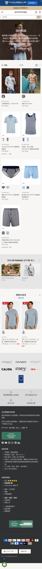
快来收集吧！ (32, 3)
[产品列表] (39, 65)
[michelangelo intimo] (21, 12)
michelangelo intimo (11, 556)
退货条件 (7, 500)
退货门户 (7, 502)
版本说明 (7, 509)
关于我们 (12, 489)
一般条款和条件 (9, 506)
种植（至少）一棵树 (18, 428)
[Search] (38, 17)
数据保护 (7, 511)
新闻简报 (16, 8)
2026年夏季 (21, 295)
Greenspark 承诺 (10, 485)
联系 (5, 489)
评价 (5, 481)
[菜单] (2, 12)
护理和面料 (8, 494)
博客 (5, 491)
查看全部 (21, 298)
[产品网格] (36, 65)
